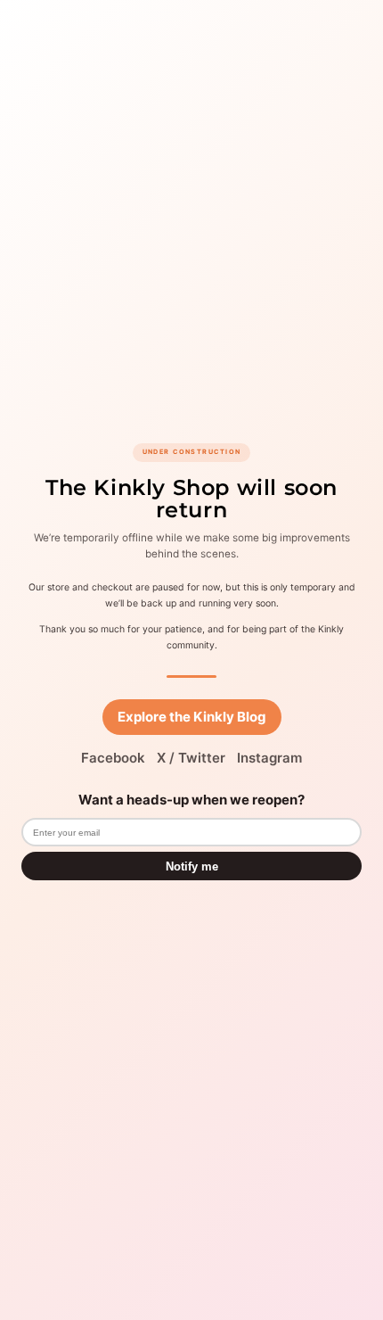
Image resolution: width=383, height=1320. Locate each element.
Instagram (269, 757)
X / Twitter (191, 757)
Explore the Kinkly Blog (192, 716)
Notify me (192, 866)
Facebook (113, 757)
